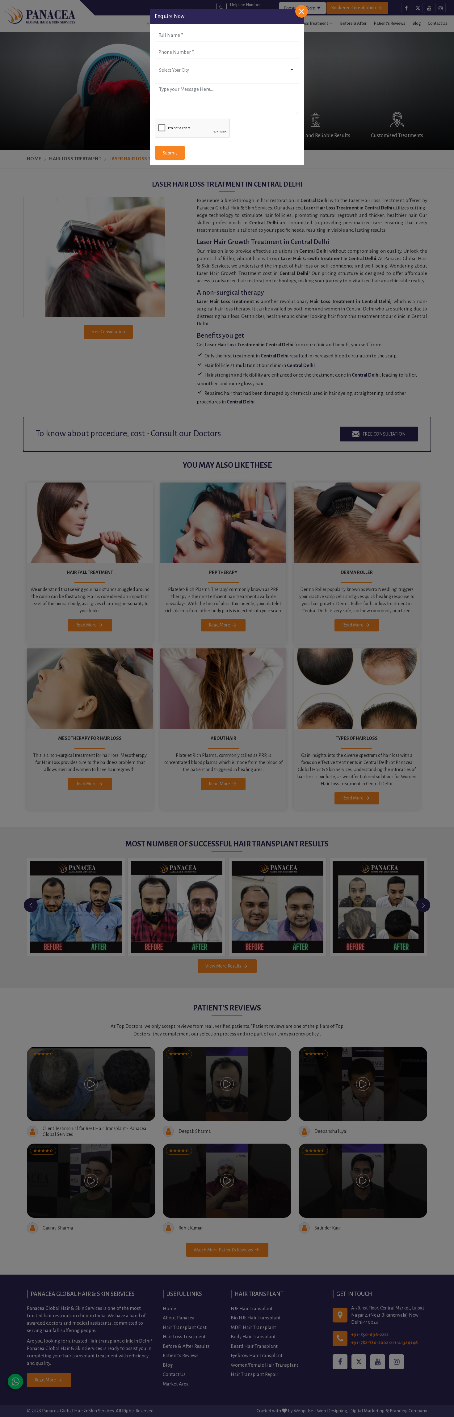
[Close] (301, 11)
